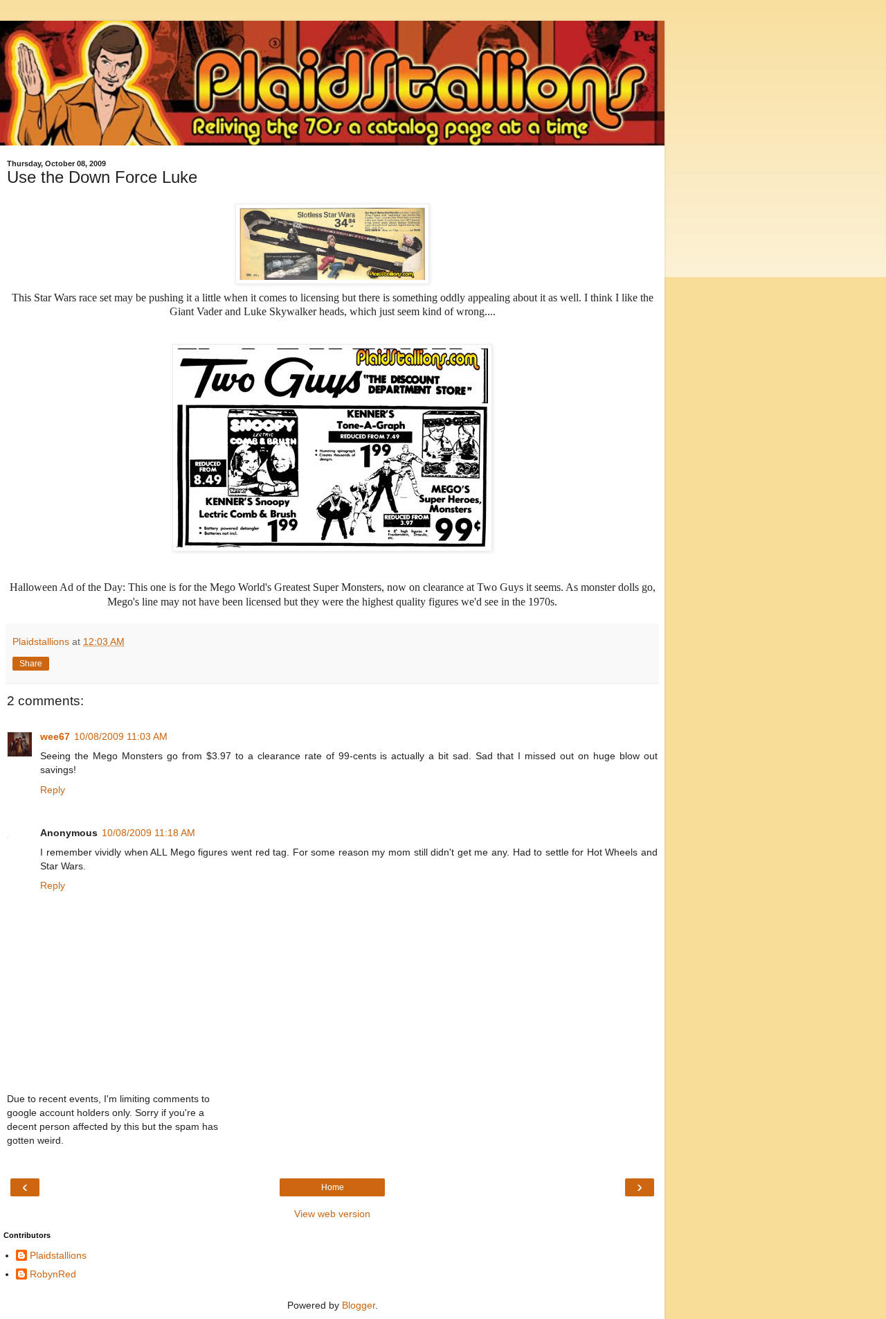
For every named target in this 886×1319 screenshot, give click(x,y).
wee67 (55, 736)
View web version (332, 1213)
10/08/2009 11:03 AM (121, 736)
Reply (52, 789)
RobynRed (53, 1274)
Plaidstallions (58, 1255)
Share (30, 664)
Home (332, 1187)
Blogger (358, 1305)
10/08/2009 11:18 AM (148, 832)
